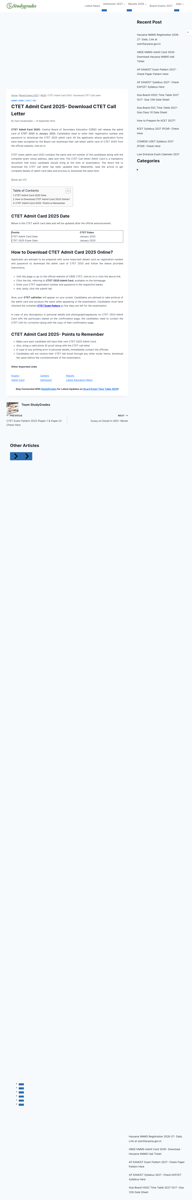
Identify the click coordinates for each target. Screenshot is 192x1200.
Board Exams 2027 (161, 5)
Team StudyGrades (23, 121)
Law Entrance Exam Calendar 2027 (158, 154)
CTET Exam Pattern (48, 305)
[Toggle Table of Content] (66, 190)
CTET (28, 100)
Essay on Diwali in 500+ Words (109, 418)
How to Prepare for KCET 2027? (156, 120)
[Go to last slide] (15, 456)
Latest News (92, 5)
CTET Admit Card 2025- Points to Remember (40, 203)
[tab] (21, 1084)
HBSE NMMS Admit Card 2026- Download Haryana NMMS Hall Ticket (156, 57)
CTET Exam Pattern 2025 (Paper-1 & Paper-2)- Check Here (34, 420)
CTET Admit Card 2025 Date (30, 195)
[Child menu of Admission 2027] (104, 10)
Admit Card (17, 100)
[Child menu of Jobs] (176, 10)
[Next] (26, 456)
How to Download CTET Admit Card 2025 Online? (42, 199)
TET (34, 100)
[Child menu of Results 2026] (129, 10)
